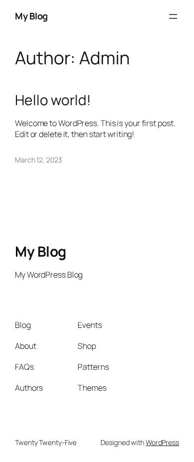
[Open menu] (173, 16)
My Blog (31, 16)
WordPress (162, 442)
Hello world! (53, 100)
